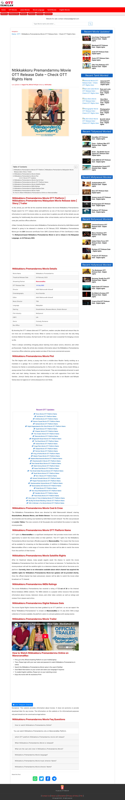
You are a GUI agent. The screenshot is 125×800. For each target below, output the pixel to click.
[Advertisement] (45, 54)
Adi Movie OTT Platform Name (46, 416)
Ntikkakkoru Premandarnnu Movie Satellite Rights (29, 184)
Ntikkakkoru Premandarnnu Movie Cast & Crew (28, 180)
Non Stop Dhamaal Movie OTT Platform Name (46, 491)
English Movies (64, 10)
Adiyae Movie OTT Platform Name (46, 448)
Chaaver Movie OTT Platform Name (46, 431)
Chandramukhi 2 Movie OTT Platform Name (46, 461)
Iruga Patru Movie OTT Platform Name (46, 446)
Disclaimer (62, 796)
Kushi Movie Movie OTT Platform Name (46, 473)
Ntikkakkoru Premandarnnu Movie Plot (26, 176)
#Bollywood (4, 13)
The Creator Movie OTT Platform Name (46, 434)
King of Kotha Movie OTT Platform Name (46, 453)
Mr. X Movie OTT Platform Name (46, 476)
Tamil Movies (51, 10)
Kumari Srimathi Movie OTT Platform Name (46, 478)
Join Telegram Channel (23, 705)
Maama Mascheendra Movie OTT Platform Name (46, 458)
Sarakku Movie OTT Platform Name (46, 493)
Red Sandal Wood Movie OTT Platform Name (46, 463)
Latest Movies (25, 10)
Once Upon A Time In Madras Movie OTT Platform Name (46, 498)
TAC (81, 796)
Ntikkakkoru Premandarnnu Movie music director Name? (35, 761)
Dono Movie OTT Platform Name (46, 414)
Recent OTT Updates (30, 178)
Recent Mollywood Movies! (97, 177)
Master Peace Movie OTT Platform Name (46, 456)
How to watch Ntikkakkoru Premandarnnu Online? (33, 725)
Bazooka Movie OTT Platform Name (46, 436)
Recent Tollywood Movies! (97, 131)
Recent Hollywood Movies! (96, 264)
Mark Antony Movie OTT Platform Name (46, 466)
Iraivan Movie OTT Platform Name (46, 444)
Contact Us (46, 796)
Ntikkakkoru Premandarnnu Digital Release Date (29, 188)
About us (54, 796)
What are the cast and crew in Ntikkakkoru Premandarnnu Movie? (39, 749)
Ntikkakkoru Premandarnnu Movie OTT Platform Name (31, 182)
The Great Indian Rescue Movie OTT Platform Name (46, 471)
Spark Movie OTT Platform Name (46, 429)
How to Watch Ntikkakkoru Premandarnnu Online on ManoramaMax (36, 192)
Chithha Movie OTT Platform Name (46, 419)
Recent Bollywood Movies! (97, 219)
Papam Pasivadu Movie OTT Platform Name (46, 481)
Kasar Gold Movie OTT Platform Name (46, 468)
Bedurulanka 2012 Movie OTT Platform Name (46, 486)
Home (3, 10)
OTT (18, 34)
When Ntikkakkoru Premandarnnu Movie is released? (34, 743)
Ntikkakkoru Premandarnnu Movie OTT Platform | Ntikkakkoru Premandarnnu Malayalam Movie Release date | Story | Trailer (43, 171)
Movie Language (38, 10)
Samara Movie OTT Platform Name (46, 424)
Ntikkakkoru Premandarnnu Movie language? (31, 755)
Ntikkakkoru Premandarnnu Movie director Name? (33, 767)
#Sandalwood (48, 13)
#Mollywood (32, 13)
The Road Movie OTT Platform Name (46, 441)
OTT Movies (13, 10)
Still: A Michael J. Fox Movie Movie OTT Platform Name (46, 503)
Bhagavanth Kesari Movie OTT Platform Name (46, 439)
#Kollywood (23, 13)
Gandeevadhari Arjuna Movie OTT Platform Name (46, 483)
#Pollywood (40, 13)
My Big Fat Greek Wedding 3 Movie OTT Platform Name (47, 500)
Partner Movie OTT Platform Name (46, 451)
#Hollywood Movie (13, 13)
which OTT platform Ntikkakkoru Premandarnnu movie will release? (40, 737)
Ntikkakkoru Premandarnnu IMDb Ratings (27, 186)
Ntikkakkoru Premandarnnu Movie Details (27, 174)
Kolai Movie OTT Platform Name (46, 488)
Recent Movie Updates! (97, 31)
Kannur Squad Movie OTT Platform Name (46, 421)
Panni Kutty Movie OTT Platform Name (46, 496)
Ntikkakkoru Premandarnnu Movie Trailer (27, 190)
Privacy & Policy (73, 796)
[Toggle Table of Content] (75, 167)
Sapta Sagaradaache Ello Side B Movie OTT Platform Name (47, 426)
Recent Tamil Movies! (96, 75)
